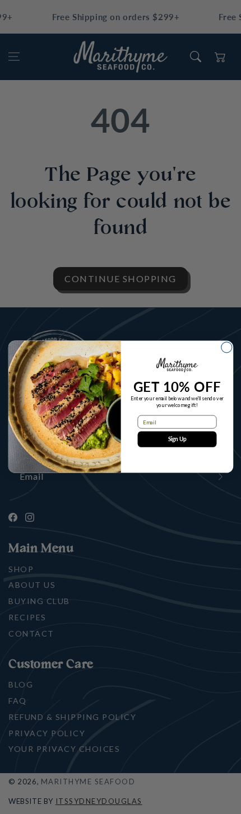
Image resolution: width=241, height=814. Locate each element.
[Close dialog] (226, 347)
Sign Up (177, 439)
